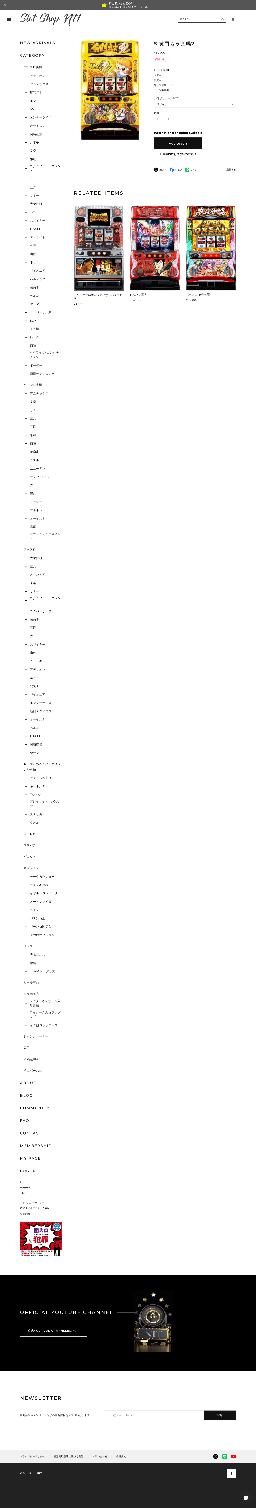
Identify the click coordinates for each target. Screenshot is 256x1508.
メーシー (36, 502)
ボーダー (36, 365)
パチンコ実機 (33, 385)
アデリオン (37, 76)
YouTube (26, 1187)
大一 (33, 485)
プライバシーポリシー (32, 1202)
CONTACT (31, 1133)
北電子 (34, 142)
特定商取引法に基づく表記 (35, 1208)
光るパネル (37, 955)
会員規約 (25, 1213)
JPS (33, 212)
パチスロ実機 (33, 67)
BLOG (26, 1095)
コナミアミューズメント (45, 168)
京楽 (33, 151)
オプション (31, 868)
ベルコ (34, 295)
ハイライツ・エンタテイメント (44, 355)
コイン (34, 910)
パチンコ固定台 (41, 926)
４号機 (34, 329)
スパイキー (37, 221)
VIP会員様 (31, 1059)
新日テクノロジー (42, 374)
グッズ (28, 946)
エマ (33, 101)
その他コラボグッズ (44, 1025)
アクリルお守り (41, 778)
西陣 (33, 346)
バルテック (37, 279)
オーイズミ (37, 126)
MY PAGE (30, 1158)
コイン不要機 (39, 885)
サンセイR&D (39, 477)
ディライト (37, 237)
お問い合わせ (99, 1456)
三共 (33, 179)
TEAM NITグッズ (42, 971)
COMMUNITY (34, 1108)
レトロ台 (30, 834)
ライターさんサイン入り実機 (45, 1003)
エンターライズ (41, 117)
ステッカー (37, 814)
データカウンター (42, 876)
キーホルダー (39, 786)
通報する (231, 169)
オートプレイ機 (41, 901)
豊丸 (33, 493)
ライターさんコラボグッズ (45, 1014)
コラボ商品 (31, 994)
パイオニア (37, 270)
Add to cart (178, 143)
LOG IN (28, 1171)
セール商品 (31, 982)
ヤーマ (34, 304)
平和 (33, 435)
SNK (33, 109)
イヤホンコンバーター (45, 893)
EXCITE (35, 92)
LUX (33, 321)
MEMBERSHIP (36, 1146)
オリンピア (37, 574)
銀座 (33, 159)
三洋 (33, 187)
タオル (34, 823)
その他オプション (42, 935)
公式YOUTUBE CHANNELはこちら (53, 1330)
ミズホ (34, 460)
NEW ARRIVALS (37, 43)
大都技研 (36, 204)
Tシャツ (35, 795)
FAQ (24, 1121)
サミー (34, 195)
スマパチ (30, 845)
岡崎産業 (36, 134)
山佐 (33, 254)
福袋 (33, 963)
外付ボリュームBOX (166, 98)
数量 (156, 113)
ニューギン (37, 468)
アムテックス (39, 84)
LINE (23, 1193)
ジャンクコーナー (36, 1036)
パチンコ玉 (37, 918)
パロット (30, 856)
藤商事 (34, 287)
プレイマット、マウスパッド (44, 804)
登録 (220, 1415)
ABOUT (28, 1083)
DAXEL (35, 229)
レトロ (34, 337)
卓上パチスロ (33, 1070)
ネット (34, 262)
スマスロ (30, 549)
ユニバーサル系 (41, 312)
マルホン (36, 510)
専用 (27, 1048)
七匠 (33, 245)
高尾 (33, 527)
